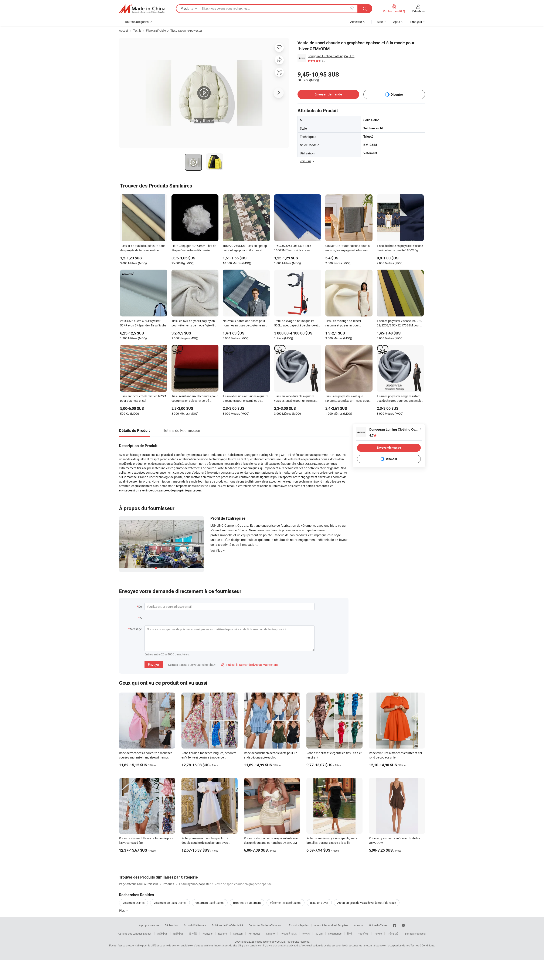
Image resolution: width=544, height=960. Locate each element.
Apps (396, 22)
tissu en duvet (319, 903)
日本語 (193, 933)
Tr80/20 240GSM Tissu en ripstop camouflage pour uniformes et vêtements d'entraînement (245, 248)
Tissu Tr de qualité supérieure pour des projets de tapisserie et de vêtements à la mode (142, 248)
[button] (352, 8)
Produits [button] (187, 8)
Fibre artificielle (156, 30)
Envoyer (154, 664)
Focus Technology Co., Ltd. (270, 941)
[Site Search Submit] (364, 8)
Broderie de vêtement (247, 903)
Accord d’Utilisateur (195, 925)
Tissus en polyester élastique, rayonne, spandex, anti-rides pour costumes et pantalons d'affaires (347, 398)
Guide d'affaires (378, 925)
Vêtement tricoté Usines (285, 903)
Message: (136, 629)
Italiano (270, 933)
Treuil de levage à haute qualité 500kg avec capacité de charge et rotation (296, 323)
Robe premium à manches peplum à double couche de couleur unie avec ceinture (204, 842)
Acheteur (356, 22)
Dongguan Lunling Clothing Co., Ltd (331, 56)
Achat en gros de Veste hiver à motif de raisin (366, 903)
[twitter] (403, 925)
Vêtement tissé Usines (209, 903)
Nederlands (334, 933)
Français (207, 933)
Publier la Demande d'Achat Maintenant (249, 665)
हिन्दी (349, 933)
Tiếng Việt (393, 933)
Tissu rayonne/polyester (186, 30)
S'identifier (418, 11)
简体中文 (162, 933)
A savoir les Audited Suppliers (331, 925)
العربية (319, 933)
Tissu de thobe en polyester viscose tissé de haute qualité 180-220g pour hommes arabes (400, 248)
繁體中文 (178, 933)
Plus (122, 910)
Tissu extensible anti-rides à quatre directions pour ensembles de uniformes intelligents (245, 398)
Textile (137, 30)
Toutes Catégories (137, 22)
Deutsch (238, 933)
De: (140, 607)
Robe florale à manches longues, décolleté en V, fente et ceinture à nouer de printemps (208, 757)
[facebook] (394, 925)
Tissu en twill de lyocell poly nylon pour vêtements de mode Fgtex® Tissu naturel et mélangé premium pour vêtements (193, 323)
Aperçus (358, 925)
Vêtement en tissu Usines (169, 903)
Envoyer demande (328, 94)
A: (141, 618)
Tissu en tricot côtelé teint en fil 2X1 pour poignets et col (143, 398)
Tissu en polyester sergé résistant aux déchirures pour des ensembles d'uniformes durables (400, 398)
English (147, 933)
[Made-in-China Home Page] (142, 8)
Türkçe (378, 933)
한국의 (306, 933)
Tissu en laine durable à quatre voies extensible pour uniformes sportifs (295, 398)
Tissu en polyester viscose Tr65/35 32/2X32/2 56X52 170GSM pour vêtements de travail (399, 323)
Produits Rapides (299, 925)
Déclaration (171, 925)
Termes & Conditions (422, 945)
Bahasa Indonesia (415, 933)
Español (223, 933)
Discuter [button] (397, 94)
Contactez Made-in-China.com (266, 925)
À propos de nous (149, 925)
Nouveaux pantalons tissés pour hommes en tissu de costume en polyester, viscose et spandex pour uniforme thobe (245, 323)
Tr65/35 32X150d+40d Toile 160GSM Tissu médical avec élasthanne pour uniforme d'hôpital (297, 248)
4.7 (371, 435)
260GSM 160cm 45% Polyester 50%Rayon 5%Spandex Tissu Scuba (143, 323)
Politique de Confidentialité (227, 925)
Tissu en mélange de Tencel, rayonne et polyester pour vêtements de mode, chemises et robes (346, 323)
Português (254, 933)
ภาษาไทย (363, 933)
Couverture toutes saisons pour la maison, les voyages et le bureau (347, 248)
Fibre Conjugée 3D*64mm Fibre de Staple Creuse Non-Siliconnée (193, 248)
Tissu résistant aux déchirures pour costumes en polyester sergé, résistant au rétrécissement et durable (194, 398)
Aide (380, 22)
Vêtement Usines (133, 903)
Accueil (123, 30)
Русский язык (288, 933)
